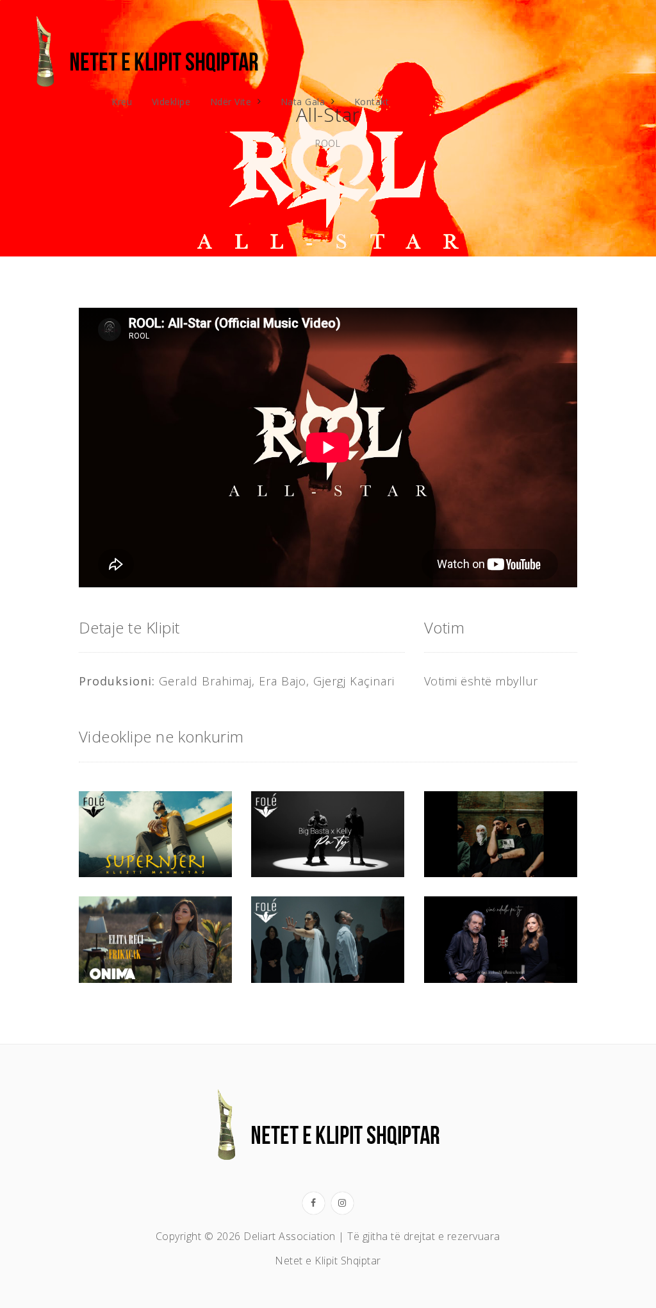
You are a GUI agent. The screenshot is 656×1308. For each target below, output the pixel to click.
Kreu (121, 102)
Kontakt (372, 102)
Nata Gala (303, 102)
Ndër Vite (231, 102)
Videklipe (171, 102)
